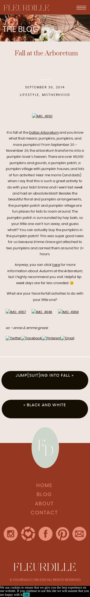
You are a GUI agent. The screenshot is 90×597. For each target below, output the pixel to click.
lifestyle (30, 95)
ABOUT (44, 503)
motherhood (56, 95)
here (56, 264)
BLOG (44, 494)
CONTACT (44, 512)
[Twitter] (13, 338)
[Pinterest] (51, 338)
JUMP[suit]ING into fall (43, 376)
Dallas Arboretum (44, 132)
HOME (44, 485)
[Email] (67, 338)
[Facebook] (31, 338)
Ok (26, 594)
